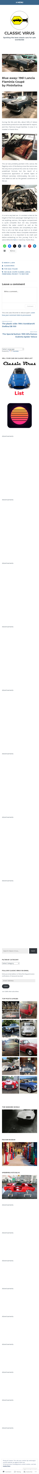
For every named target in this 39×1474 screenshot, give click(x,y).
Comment (30, 306)
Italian (15, 269)
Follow (6, 986)
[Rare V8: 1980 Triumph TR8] (10, 1048)
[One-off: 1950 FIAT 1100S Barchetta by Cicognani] (10, 1085)
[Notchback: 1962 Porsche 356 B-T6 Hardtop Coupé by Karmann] (28, 1048)
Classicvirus (9, 266)
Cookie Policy (6, 1466)
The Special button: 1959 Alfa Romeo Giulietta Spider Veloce (19, 334)
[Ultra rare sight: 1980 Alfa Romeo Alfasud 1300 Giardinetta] (28, 1010)
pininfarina (6, 274)
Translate (15, 351)
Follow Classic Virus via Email (15, 971)
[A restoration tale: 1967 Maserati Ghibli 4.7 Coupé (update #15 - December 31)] (10, 1010)
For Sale (7, 269)
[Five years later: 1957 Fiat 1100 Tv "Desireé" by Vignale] (10, 1029)
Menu (20, 2)
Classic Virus (19, 33)
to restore (24, 274)
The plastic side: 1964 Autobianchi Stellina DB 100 (18, 324)
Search (33, 951)
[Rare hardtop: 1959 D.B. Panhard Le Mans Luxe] (28, 1029)
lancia (27, 272)
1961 (5, 272)
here (15, 240)
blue (9, 272)
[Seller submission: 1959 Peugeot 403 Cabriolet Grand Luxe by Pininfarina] (28, 1085)
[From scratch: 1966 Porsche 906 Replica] (10, 1066)
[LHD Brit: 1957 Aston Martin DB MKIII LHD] (28, 1066)
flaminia (21, 272)
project (15, 274)
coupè (14, 272)
